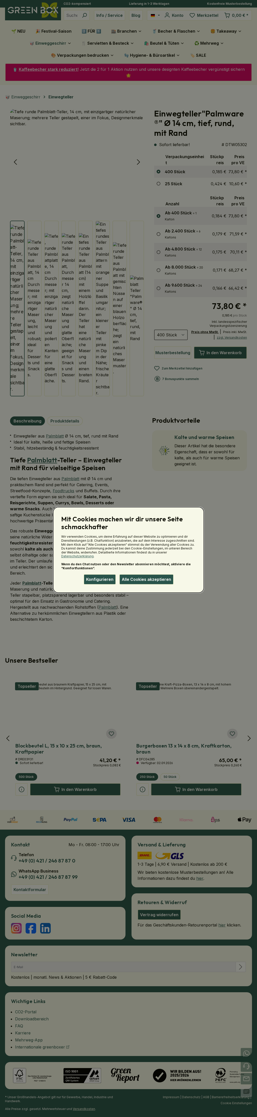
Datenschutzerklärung (77, 556)
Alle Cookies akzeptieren (146, 579)
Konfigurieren (99, 579)
